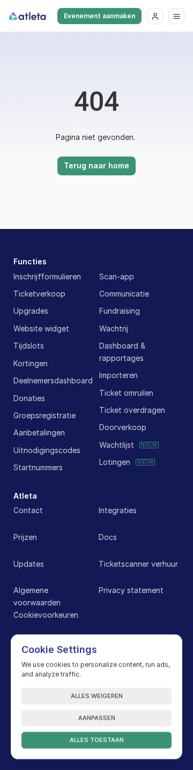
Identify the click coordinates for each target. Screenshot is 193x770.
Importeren (118, 375)
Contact (28, 510)
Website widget (41, 328)
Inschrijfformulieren (47, 276)
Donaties (29, 398)
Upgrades (30, 310)
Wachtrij (113, 328)
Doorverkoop (122, 427)
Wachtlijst (116, 444)
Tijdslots (28, 345)
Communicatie (124, 293)
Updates (28, 563)
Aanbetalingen (39, 432)
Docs (108, 537)
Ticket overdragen (132, 409)
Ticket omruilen (126, 392)
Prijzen (25, 537)
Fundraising (119, 310)
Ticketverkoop (39, 293)
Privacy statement (131, 590)
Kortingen (30, 363)
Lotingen (114, 462)
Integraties (118, 510)
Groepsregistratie (44, 415)
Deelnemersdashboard (53, 380)
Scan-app (116, 276)
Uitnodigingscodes (46, 450)
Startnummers (38, 467)
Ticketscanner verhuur (138, 563)
